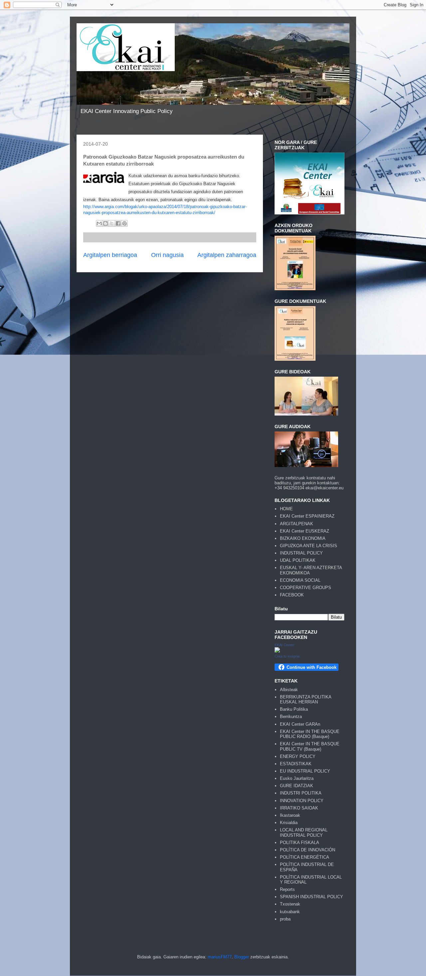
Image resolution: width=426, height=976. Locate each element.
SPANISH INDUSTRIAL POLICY (311, 896)
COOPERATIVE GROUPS (305, 587)
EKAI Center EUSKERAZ (304, 531)
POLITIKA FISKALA (299, 842)
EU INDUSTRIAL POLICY (305, 771)
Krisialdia (289, 822)
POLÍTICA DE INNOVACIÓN (307, 849)
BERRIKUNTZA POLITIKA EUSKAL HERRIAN (305, 699)
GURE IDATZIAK (296, 785)
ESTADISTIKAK (296, 763)
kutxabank (290, 911)
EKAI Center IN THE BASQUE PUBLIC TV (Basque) (309, 746)
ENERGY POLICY (298, 756)
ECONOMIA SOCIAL (300, 580)
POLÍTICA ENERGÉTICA (304, 857)
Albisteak (289, 689)
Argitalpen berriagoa (110, 255)
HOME (286, 508)
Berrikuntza (291, 716)
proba (285, 918)
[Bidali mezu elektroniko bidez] (99, 223)
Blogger (241, 956)
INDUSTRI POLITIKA (300, 793)
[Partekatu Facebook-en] (118, 223)
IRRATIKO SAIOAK (299, 807)
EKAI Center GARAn (300, 724)
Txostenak (290, 904)
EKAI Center (285, 645)
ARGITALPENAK (296, 523)
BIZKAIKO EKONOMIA (302, 538)
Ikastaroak (290, 815)
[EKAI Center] (277, 651)
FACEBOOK (292, 594)
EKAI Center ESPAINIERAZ (307, 516)
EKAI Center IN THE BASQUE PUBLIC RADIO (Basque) (309, 734)
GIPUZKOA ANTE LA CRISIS (308, 545)
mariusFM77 (220, 956)
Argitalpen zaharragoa (226, 255)
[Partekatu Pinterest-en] (124, 223)
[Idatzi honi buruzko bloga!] (105, 223)
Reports (287, 889)
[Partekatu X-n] (111, 223)
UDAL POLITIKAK (298, 560)
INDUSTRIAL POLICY (301, 552)
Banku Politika (294, 709)
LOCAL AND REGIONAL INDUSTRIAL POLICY (303, 832)
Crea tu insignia (287, 656)
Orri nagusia (167, 255)
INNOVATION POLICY (301, 800)
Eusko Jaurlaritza (297, 778)
